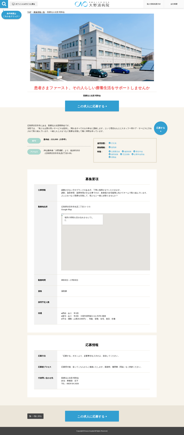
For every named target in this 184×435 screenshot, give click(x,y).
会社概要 (174, 4)
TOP (29, 12)
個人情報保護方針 (154, 4)
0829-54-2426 (73, 383)
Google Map (66, 209)
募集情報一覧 (39, 12)
